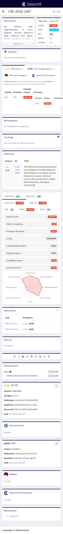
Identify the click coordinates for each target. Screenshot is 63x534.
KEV (9, 209)
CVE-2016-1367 (19, 11)
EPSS (26, 209)
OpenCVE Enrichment (45, 75)
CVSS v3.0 (14, 202)
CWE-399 (14, 516)
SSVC (45, 209)
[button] (3, 11)
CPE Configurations (42, 68)
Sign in (6, 143)
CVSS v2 (37, 202)
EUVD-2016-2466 (17, 169)
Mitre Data (15, 68)
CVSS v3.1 (33, 196)
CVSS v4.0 (12, 196)
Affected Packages (17, 75)
